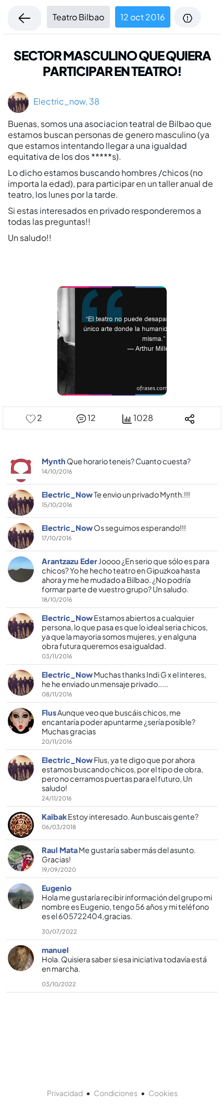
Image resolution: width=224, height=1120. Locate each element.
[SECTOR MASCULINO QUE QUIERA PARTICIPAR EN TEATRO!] (112, 339)
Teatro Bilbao (78, 16)
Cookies (163, 1093)
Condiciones (116, 1093)
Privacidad (65, 1093)
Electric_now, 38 (64, 101)
